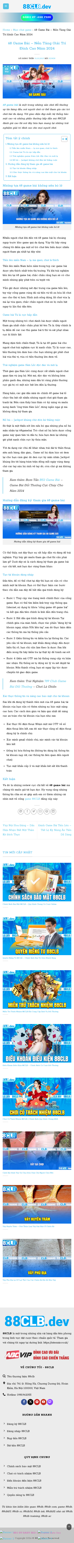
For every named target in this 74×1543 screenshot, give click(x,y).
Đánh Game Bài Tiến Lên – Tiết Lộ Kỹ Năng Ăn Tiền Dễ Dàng (54, 830)
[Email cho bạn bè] (40, 812)
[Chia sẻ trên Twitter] (34, 812)
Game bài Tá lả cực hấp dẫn (26, 152)
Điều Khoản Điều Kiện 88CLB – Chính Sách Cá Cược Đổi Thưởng (30, 1065)
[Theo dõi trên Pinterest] (37, 1402)
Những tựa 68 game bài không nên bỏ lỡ (28, 144)
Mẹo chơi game (22, 30)
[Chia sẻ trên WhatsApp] (21, 812)
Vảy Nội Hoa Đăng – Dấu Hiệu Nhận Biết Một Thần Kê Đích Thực (18, 830)
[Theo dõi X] (30, 1402)
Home (6, 30)
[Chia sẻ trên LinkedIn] (53, 812)
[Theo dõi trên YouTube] (44, 1402)
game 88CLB (32, 799)
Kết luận (12, 176)
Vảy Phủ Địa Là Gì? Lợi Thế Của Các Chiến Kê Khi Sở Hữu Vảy (29, 1280)
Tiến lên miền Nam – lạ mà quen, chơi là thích (34, 148)
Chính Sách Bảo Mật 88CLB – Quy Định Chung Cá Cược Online (29, 904)
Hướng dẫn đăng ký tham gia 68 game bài (30, 164)
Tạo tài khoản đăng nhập (24, 168)
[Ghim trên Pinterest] (47, 812)
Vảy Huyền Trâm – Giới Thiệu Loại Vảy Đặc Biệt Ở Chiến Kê (28, 1226)
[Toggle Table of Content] (63, 139)
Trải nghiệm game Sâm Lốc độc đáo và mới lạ (35, 156)
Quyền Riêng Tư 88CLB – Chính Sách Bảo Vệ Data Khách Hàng (29, 958)
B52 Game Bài (49, 480)
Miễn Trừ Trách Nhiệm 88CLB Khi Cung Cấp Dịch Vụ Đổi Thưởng (30, 1012)
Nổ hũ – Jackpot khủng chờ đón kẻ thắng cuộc (35, 160)
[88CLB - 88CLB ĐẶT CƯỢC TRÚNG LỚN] (37, 6)
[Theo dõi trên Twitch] (50, 1402)
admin (52, 58)
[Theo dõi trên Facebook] (24, 1402)
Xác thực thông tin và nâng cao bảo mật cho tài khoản (40, 172)
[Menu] (6, 6)
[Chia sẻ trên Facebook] (27, 812)
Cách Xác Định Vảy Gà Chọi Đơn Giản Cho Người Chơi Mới (28, 1173)
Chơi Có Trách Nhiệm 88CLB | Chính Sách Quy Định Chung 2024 (30, 1119)
